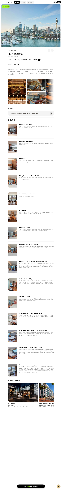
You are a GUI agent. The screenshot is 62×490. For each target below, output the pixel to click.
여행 (24, 2)
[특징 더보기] (39, 60)
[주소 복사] (51, 113)
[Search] (54, 2)
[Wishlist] (49, 50)
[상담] (58, 486)
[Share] (52, 50)
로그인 (58, 2)
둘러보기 (31, 2)
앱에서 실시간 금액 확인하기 (31, 486)
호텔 (18, 2)
